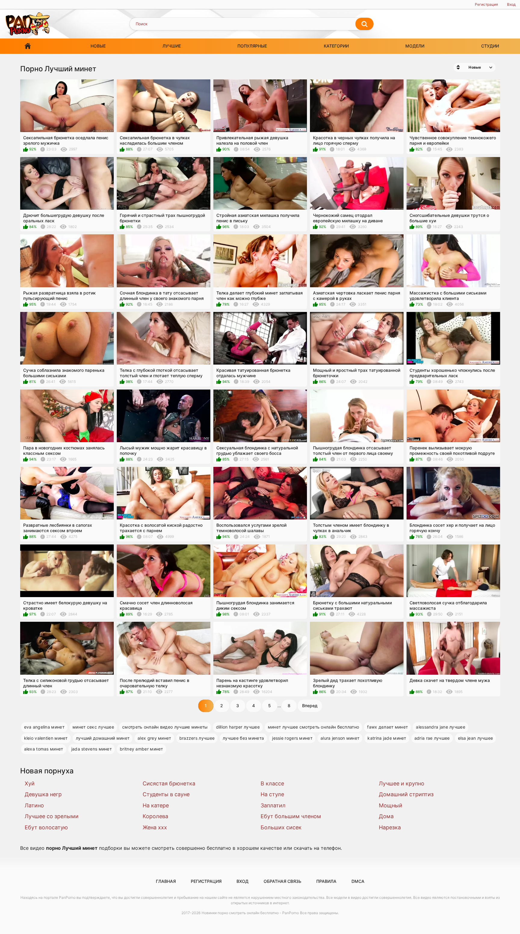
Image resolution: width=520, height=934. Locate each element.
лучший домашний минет (102, 738)
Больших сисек (281, 827)
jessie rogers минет (292, 738)
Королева (155, 816)
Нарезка (390, 827)
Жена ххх (155, 827)
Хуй (30, 783)
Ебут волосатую (46, 827)
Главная (27, 46)
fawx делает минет (387, 726)
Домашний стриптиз (406, 794)
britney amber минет (141, 748)
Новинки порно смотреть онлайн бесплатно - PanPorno (250, 913)
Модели (414, 45)
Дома (386, 816)
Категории (336, 45)
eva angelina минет (44, 726)
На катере (156, 805)
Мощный (390, 805)
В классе (272, 783)
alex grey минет (154, 738)
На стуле (272, 794)
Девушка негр (43, 794)
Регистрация (486, 4)
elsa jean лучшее (475, 738)
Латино (34, 805)
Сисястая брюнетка (169, 783)
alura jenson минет (339, 738)
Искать (364, 24)
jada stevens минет (91, 748)
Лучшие (171, 45)
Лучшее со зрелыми (52, 816)
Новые (98, 45)
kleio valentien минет (46, 738)
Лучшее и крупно (401, 783)
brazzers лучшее (197, 738)
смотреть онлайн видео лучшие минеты (165, 726)
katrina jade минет (386, 738)
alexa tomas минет (43, 748)
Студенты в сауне (166, 794)
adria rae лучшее (432, 738)
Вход (511, 4)
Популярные (252, 45)
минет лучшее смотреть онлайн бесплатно (313, 726)
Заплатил (273, 805)
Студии (490, 45)
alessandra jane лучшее (440, 726)
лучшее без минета (243, 738)
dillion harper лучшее (238, 726)
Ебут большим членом (291, 816)
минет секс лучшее (93, 726)
